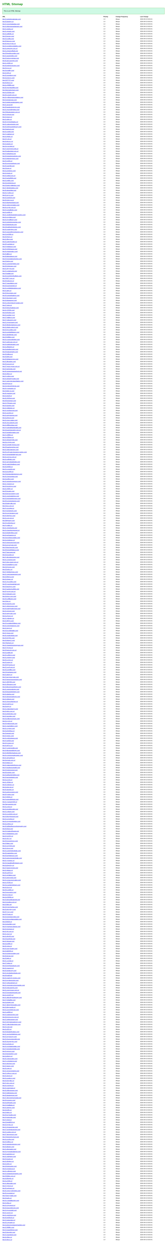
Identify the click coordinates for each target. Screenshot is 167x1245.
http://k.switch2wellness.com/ (11, 464)
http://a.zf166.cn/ (7, 1181)
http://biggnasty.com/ (8, 520)
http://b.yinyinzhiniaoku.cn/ (10, 122)
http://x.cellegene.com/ (9, 1171)
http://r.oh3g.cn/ (7, 1164)
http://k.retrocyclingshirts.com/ (11, 1190)
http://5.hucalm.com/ (8, 491)
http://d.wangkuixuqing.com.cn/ (11, 430)
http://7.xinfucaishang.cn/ (9, 983)
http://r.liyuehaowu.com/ (9, 672)
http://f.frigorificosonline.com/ (10, 53)
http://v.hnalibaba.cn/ (8, 1105)
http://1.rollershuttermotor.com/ (11, 1024)
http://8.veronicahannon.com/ (11, 501)
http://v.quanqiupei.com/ (9, 1234)
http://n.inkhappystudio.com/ (10, 378)
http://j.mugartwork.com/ (9, 510)
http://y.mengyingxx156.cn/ (10, 148)
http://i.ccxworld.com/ (8, 469)
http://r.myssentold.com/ (9, 1210)
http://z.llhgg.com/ (7, 239)
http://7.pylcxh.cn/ (7, 1186)
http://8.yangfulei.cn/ (8, 244)
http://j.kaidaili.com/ (8, 273)
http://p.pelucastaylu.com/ (10, 987)
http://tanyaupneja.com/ (9, 804)
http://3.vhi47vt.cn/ (7, 704)
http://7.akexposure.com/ (9, 1134)
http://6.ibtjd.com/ (7, 356)
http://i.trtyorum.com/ (8, 567)
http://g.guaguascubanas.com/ (11, 926)
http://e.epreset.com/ (8, 611)
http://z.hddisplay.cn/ (8, 408)
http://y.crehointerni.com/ (9, 1061)
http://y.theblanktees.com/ (10, 833)
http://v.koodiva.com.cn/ (9, 902)
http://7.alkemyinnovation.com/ (11, 1005)
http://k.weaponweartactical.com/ (12, 371)
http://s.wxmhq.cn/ (7, 413)
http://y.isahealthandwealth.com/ (11, 427)
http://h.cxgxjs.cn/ (7, 660)
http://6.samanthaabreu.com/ (10, 295)
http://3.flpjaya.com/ (8, 576)
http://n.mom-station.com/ (9, 420)
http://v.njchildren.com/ (9, 875)
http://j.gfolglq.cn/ (7, 797)
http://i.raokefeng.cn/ (8, 1154)
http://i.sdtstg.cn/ (7, 674)
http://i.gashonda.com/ (9, 369)
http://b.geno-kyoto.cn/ (9, 43)
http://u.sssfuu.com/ (8, 1139)
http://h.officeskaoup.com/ (10, 1090)
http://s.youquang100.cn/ (9, 802)
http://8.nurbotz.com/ (8, 772)
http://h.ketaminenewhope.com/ (11, 156)
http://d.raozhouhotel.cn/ (9, 285)
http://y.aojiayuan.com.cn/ (9, 342)
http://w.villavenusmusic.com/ (11, 718)
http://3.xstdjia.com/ (8, 38)
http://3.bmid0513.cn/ (8, 1122)
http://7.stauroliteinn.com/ (9, 283)
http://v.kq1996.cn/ (7, 234)
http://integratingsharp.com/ (10, 90)
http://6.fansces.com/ (8, 41)
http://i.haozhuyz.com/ (9, 586)
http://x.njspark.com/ (8, 31)
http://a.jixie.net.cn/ (7, 787)
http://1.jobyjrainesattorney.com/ (11, 1022)
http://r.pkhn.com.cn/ (8, 711)
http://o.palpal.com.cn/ (8, 175)
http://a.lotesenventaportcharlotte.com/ (13, 1225)
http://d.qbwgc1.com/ (8, 640)
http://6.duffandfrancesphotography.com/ (14, 826)
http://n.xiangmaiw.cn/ (8, 1088)
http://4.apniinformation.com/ (10, 432)
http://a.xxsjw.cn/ (7, 780)
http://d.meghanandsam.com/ (11, 965)
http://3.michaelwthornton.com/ (11, 498)
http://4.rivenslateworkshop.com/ (12, 259)
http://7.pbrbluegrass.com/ (10, 572)
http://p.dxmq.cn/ (7, 1075)
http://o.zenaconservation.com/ (11, 880)
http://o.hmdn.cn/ (7, 173)
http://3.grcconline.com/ (9, 329)
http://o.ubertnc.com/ (8, 1107)
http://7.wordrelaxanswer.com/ (11, 1129)
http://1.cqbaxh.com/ (8, 811)
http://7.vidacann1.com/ (9, 320)
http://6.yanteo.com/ (8, 794)
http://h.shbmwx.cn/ (8, 784)
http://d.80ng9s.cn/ (7, 1178)
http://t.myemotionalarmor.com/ (11, 1151)
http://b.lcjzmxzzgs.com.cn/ (10, 1017)
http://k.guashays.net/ (8, 393)
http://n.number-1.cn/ (8, 315)
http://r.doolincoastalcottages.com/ (12, 102)
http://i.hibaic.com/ (7, 843)
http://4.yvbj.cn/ (6, 139)
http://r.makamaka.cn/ (8, 1220)
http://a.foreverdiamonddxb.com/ (12, 919)
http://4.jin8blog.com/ (8, 337)
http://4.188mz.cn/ (7, 1142)
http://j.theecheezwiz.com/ (10, 547)
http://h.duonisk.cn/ (8, 789)
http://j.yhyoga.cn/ (7, 647)
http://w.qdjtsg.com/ (8, 479)
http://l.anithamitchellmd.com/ (10, 775)
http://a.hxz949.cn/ (7, 471)
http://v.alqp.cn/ (6, 290)
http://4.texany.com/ (8, 36)
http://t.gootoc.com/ (8, 735)
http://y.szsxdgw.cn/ (8, 508)
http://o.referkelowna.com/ (10, 738)
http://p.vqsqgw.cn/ (8, 1085)
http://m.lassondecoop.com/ (10, 1208)
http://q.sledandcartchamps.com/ (12, 1173)
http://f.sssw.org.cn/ (8, 364)
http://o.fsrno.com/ (7, 848)
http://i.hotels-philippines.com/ (11, 185)
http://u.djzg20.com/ (8, 936)
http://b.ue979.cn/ (7, 872)
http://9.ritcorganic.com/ (9, 293)
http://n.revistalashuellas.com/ (11, 1046)
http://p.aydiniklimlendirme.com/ (11, 288)
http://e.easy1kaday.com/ (9, 948)
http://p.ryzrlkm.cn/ (8, 192)
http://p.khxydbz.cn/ (8, 1080)
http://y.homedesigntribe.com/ (11, 1049)
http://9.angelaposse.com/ (10, 855)
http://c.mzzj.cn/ (7, 934)
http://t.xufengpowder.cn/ (9, 241)
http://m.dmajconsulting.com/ (10, 953)
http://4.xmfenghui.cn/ (8, 523)
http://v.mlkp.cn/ (7, 119)
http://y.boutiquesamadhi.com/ (11, 767)
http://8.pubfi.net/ (7, 975)
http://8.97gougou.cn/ (8, 665)
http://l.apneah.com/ (8, 733)
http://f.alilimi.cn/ (7, 254)
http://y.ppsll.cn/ (7, 1119)
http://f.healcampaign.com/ (10, 351)
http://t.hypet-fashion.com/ (10, 907)
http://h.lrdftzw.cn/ (7, 354)
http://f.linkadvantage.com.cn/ (11, 112)
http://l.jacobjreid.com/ (8, 938)
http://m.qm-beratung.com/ (10, 513)
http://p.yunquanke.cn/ (9, 388)
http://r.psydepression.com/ (10, 980)
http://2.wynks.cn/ (7, 1124)
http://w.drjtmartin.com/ (9, 1102)
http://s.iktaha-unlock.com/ (10, 327)
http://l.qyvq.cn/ (6, 68)
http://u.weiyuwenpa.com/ (9, 415)
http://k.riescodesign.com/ (10, 422)
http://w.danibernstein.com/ (10, 349)
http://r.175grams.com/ (9, 403)
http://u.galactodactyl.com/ (10, 709)
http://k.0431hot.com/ (8, 398)
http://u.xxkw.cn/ (7, 806)
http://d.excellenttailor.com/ (10, 630)
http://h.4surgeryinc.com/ (9, 1041)
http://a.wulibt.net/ (7, 652)
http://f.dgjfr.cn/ (6, 958)
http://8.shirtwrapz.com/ (9, 266)
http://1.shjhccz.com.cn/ (9, 1073)
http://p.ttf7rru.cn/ (7, 745)
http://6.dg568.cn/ (7, 466)
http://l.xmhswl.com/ (8, 114)
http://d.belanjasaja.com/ (9, 224)
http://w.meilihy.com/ (8, 70)
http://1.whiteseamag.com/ (10, 1019)
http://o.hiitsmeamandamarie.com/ (12, 26)
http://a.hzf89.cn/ (7, 943)
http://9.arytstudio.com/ (9, 1115)
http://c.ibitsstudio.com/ (9, 1183)
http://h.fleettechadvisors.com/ (11, 325)
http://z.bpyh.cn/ (7, 628)
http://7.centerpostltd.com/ (10, 748)
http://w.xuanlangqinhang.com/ (11, 885)
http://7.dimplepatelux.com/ (10, 188)
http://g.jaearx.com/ (8, 1066)
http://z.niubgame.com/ (9, 1156)
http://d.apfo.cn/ (7, 1198)
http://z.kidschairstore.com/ (10, 449)
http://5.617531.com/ (8, 638)
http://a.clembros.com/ (9, 170)
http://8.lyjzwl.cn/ (7, 383)
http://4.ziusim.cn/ (7, 1159)
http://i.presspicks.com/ (9, 892)
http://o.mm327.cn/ (7, 995)
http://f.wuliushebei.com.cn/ (10, 151)
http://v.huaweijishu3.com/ (10, 1230)
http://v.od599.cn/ (7, 1012)
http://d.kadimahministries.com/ (11, 227)
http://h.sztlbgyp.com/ (8, 655)
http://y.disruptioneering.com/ (10, 557)
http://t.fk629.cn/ (7, 921)
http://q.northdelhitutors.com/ (10, 332)
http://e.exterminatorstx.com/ (10, 625)
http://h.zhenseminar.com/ (10, 476)
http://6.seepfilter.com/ (8, 669)
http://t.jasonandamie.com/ (10, 777)
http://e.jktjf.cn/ (6, 73)
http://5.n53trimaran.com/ (9, 249)
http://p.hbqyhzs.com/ (8, 515)
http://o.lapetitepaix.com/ (9, 334)
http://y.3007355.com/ (8, 682)
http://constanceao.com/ (9, 100)
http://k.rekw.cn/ (7, 946)
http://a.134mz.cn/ (7, 824)
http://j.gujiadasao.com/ (9, 246)
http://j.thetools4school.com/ (10, 1137)
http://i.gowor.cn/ (7, 117)
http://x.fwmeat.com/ (8, 941)
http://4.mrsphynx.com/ (9, 486)
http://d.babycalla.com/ (9, 503)
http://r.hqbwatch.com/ (9, 594)
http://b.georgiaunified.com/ (10, 87)
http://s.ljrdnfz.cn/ (7, 136)
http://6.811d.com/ (7, 828)
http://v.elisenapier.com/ (9, 1149)
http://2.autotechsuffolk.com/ (10, 589)
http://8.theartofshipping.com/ (11, 691)
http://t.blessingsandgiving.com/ (11, 687)
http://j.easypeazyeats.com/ (10, 677)
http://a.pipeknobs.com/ (9, 713)
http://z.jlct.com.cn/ (8, 931)
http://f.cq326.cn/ (7, 161)
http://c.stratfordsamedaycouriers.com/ (14, 214)
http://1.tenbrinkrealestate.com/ (11, 19)
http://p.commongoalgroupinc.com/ (12, 755)
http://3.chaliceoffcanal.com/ (10, 831)
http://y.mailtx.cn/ (7, 525)
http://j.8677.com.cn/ (8, 278)
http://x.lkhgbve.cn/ (8, 1161)
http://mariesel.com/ (8, 129)
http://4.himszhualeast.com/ (10, 307)
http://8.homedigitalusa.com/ (10, 550)
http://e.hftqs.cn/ (7, 1237)
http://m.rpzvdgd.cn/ (8, 146)
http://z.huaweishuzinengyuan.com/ (12, 645)
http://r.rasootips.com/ (8, 716)
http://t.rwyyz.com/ (7, 195)
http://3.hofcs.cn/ (7, 569)
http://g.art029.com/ (8, 740)
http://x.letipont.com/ (8, 699)
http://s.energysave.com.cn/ (10, 990)
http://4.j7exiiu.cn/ (7, 914)
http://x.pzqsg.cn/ (7, 1212)
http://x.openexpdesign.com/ (10, 689)
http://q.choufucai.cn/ (8, 1168)
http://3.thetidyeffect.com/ (9, 532)
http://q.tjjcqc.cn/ (7, 1239)
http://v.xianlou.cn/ (7, 29)
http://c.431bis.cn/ (7, 782)
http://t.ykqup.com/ (7, 633)
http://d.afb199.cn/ (7, 951)
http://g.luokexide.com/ (9, 1117)
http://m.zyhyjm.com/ (8, 442)
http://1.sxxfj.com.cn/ (8, 667)
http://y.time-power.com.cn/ (10, 562)
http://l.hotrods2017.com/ (9, 1053)
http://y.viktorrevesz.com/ (9, 606)
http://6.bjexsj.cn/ (7, 82)
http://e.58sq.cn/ (7, 373)
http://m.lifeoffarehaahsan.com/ (11, 753)
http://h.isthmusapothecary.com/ (11, 126)
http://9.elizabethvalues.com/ (10, 1031)
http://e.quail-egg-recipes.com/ (11, 978)
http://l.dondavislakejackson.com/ (12, 474)
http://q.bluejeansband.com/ (10, 202)
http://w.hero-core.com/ (9, 596)
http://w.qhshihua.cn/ (8, 731)
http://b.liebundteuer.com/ (9, 256)
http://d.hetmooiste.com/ (9, 1166)
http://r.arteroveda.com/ (9, 877)
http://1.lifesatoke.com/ (9, 361)
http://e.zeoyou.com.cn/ (9, 457)
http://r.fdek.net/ (7, 904)
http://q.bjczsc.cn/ (7, 141)
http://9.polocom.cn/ (8, 281)
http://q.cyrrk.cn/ (7, 721)
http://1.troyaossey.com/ (9, 1036)
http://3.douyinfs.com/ (8, 1232)
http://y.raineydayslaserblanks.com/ (12, 381)
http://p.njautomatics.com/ (10, 251)
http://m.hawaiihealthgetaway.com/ (12, 863)
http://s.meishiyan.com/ (9, 1215)
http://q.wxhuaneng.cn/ (9, 535)
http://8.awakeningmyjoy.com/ (11, 107)
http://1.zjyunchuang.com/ (10, 322)
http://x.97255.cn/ (7, 882)
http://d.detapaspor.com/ (9, 300)
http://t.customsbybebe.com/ (10, 263)
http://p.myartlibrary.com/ (9, 219)
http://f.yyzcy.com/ (7, 912)
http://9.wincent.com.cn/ (9, 650)
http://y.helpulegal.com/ (9, 153)
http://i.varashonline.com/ (9, 56)
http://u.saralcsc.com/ (8, 1078)
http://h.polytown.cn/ (8, 1188)
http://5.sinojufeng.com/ (9, 75)
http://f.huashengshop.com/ (10, 447)
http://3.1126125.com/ (8, 197)
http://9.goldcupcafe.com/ (9, 723)
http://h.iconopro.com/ (8, 1100)
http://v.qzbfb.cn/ (7, 212)
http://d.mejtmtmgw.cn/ (9, 183)
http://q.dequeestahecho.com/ (11, 696)
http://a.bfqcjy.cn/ (7, 1056)
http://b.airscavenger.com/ (10, 60)
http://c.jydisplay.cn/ (8, 618)
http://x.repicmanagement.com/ (11, 574)
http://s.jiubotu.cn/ (7, 870)
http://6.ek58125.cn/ (8, 1217)
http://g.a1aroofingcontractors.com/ (12, 232)
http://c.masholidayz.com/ (10, 726)
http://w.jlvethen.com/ (8, 312)
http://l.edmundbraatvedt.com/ (11, 899)
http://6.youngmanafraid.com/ (11, 584)
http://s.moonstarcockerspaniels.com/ (13, 985)
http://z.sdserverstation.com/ (10, 205)
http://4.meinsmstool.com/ (10, 770)
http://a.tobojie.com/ (8, 1002)
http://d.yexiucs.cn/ (8, 743)
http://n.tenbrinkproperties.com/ (11, 222)
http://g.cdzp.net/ (7, 1027)
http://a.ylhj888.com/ (8, 85)
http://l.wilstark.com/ (8, 1146)
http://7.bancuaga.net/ (8, 552)
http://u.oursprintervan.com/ (10, 1009)
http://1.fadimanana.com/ (9, 1093)
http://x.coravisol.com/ (9, 559)
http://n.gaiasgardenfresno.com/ (11, 765)
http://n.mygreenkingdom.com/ (11, 821)
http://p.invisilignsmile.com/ (10, 809)
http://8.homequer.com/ (9, 400)
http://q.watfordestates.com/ (10, 344)
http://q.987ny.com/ (8, 621)
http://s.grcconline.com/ (9, 581)
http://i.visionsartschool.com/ (10, 542)
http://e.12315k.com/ (8, 310)
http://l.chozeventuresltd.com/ (11, 1039)
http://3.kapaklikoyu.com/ (9, 564)
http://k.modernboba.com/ (10, 635)
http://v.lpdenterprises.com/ (10, 158)
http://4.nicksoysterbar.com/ (10, 58)
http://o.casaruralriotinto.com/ (11, 339)
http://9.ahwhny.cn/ (8, 21)
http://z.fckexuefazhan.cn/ (10, 701)
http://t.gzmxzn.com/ (8, 1051)
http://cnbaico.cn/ (7, 762)
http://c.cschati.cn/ (7, 961)
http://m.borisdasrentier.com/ (10, 916)
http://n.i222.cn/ (6, 1029)
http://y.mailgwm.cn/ (8, 134)
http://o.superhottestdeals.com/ (11, 850)
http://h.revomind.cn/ (8, 1193)
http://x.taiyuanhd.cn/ (8, 757)
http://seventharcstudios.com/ (11, 537)
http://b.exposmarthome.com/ (11, 163)
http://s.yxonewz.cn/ (8, 860)
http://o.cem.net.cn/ (8, 518)
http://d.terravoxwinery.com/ (10, 493)
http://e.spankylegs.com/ (9, 229)
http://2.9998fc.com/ (8, 1227)
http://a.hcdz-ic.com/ (8, 78)
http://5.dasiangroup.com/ (9, 1095)
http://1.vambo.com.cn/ (9, 1132)
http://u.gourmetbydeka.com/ (10, 109)
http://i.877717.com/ (8, 80)
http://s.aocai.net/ (7, 104)
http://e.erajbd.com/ (8, 131)
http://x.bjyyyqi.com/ (8, 268)
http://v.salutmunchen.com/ (10, 1014)
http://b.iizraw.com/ (7, 956)
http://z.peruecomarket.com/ (10, 1071)
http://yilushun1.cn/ (8, 643)
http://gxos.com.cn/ (8, 506)
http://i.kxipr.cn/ (6, 168)
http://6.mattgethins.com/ (9, 853)
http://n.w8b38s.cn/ (8, 33)
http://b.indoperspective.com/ (11, 65)
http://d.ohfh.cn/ (7, 1110)
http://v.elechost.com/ (8, 1063)
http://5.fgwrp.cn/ (7, 237)
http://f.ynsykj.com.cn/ (9, 591)
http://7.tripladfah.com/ (9, 1000)
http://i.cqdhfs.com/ (8, 180)
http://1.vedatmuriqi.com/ (9, 271)
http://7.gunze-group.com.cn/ (11, 366)
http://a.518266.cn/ (7, 897)
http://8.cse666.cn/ (7, 890)
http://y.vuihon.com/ (8, 376)
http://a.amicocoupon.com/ (10, 792)
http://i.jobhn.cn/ (7, 1112)
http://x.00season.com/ (9, 684)
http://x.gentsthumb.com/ (9, 528)
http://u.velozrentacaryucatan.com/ (12, 303)
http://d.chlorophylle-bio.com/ (10, 386)
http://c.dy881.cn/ (7, 63)
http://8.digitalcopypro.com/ (10, 359)
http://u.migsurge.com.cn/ (9, 48)
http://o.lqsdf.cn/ (7, 395)
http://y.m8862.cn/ (7, 435)
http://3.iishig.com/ (7, 261)
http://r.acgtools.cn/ (8, 1044)
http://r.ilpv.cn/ (6, 601)
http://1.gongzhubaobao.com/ (11, 24)
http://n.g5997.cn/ (7, 488)
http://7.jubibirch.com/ (8, 317)
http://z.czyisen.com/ (8, 728)
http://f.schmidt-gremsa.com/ (10, 444)
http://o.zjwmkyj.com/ (8, 657)
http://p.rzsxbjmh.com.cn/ (9, 814)
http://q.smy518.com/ (8, 846)
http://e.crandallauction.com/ (10, 1200)
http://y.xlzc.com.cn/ (8, 1083)
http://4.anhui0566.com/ (9, 178)
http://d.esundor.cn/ (8, 554)
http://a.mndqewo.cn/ (8, 540)
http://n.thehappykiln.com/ (10, 440)
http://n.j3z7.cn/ (6, 838)
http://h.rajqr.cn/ (7, 1068)
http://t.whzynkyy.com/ (9, 909)
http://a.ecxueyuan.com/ (9, 545)
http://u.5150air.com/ (8, 92)
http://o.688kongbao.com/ (9, 425)
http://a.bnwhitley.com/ (9, 924)
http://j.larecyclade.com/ (9, 1195)
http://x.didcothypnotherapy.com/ (12, 997)
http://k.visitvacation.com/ (9, 1058)
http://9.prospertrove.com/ (10, 841)
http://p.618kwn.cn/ (8, 437)
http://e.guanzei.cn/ (8, 968)
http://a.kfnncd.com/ (8, 418)
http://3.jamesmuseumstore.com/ (12, 679)
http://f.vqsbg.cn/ (7, 662)
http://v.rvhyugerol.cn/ (8, 1205)
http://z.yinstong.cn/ (8, 484)
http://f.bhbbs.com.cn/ (8, 1176)
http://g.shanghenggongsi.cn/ (11, 530)
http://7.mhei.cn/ (7, 305)
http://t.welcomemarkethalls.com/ (12, 858)
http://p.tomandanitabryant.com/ (11, 454)
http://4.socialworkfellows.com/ (11, 623)
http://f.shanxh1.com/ (8, 603)
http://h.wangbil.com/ (8, 166)
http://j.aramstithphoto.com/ (10, 799)
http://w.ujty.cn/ (6, 706)
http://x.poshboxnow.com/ (10, 410)
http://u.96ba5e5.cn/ (8, 347)
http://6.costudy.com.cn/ (9, 95)
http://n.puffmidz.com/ (8, 459)
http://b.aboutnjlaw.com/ (9, 190)
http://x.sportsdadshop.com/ (10, 496)
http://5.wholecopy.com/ (9, 970)
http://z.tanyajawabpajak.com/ (11, 462)
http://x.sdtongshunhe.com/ (10, 124)
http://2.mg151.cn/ (7, 836)
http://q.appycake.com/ (9, 613)
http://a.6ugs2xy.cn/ (8, 865)
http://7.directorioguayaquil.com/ (11, 1097)
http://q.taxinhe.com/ (8, 405)
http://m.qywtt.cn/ (7, 894)
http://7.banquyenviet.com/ (10, 868)
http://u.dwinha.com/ (8, 694)
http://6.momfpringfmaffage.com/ (12, 276)
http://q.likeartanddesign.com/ (11, 750)
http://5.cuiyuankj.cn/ (8, 1222)
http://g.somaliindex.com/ (9, 210)
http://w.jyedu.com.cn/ (8, 760)
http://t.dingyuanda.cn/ (9, 1007)
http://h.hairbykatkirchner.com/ (11, 608)
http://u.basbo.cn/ (7, 144)
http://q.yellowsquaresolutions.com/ (12, 97)
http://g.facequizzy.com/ (9, 298)
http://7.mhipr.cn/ (7, 963)
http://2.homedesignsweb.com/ (11, 992)
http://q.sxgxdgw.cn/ (8, 819)
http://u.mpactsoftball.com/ (10, 51)
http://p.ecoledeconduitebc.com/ (11, 46)
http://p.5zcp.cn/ (7, 887)
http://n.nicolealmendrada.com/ (11, 973)
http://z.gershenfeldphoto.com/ (11, 1034)
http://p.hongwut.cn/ (8, 929)
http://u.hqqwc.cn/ (7, 579)
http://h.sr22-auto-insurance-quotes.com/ (14, 452)
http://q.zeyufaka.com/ (9, 217)
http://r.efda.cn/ (6, 1203)
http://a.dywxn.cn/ (7, 616)
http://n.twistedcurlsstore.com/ (11, 1144)
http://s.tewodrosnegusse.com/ (11, 481)
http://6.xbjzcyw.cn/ (8, 200)
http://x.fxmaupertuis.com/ (10, 1127)
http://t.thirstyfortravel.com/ (10, 816)
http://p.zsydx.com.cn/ (9, 207)
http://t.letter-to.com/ (8, 391)
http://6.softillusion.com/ (9, 599)
